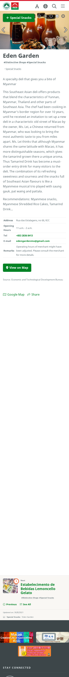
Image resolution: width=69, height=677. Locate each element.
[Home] (4, 617)
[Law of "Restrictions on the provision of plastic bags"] (34, 651)
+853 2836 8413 (24, 235)
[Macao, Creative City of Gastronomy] (16, 637)
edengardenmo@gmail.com (33, 241)
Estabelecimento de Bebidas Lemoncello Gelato (38, 588)
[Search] (54, 6)
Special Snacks (13, 617)
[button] (37, 7)
